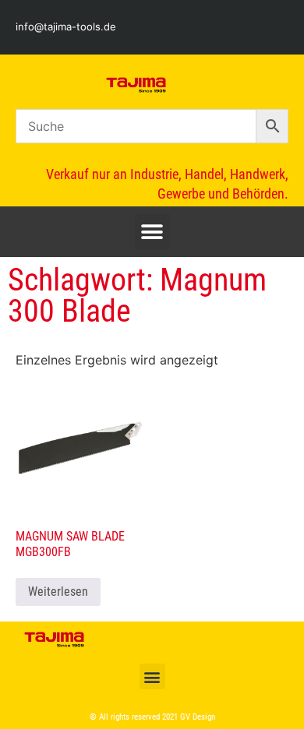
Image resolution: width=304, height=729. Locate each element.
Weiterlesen (58, 591)
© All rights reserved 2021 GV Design (152, 717)
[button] (152, 231)
